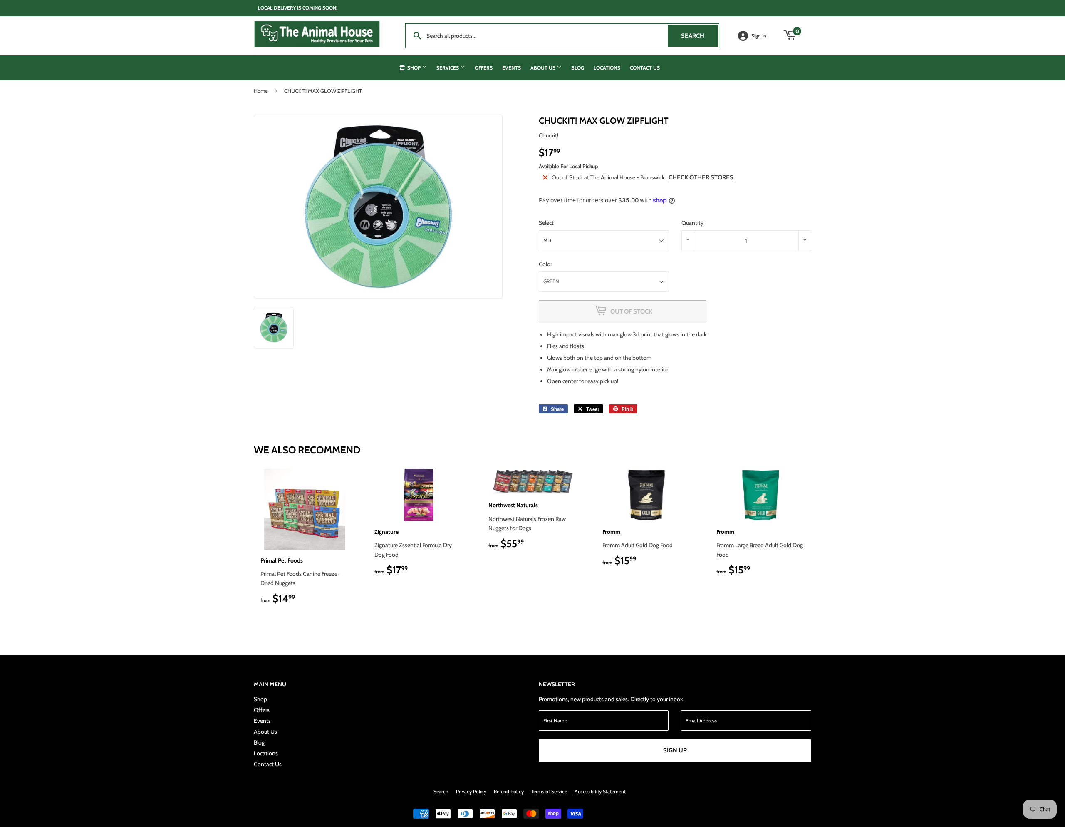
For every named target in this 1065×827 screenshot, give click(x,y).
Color (545, 264)
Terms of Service (549, 791)
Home (261, 90)
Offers (484, 68)
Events (511, 68)
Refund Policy (509, 791)
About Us (543, 68)
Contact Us (645, 68)
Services (448, 68)
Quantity (692, 223)
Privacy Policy (471, 791)
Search (699, 36)
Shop (414, 68)
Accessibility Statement (600, 791)
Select (546, 223)
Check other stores (701, 177)
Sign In (758, 36)
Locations (607, 68)
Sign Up (675, 750)
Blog (577, 68)
